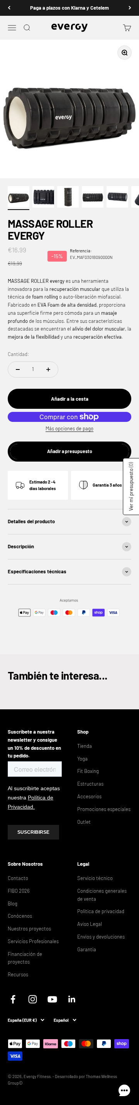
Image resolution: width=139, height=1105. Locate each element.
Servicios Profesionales (33, 941)
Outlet (84, 822)
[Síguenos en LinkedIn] (72, 999)
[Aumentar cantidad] (48, 369)
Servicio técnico (95, 878)
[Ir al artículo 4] (92, 198)
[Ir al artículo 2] (43, 198)
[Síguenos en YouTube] (52, 999)
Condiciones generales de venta (102, 895)
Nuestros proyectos (29, 928)
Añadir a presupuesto (69, 451)
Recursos (18, 974)
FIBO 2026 (19, 891)
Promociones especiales (104, 809)
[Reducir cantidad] (17, 369)
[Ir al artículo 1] (18, 198)
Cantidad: (18, 354)
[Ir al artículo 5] (117, 198)
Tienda (84, 746)
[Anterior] (9, 8)
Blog (12, 903)
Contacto (18, 878)
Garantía (86, 949)
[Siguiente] (130, 8)
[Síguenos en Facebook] (13, 999)
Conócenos (20, 916)
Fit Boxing (88, 771)
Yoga (82, 759)
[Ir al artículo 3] (68, 198)
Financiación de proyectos (25, 958)
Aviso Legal (89, 924)
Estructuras (90, 784)
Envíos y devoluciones (101, 937)
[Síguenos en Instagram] (32, 999)
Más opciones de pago (69, 428)
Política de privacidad (100, 911)
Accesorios (89, 796)
